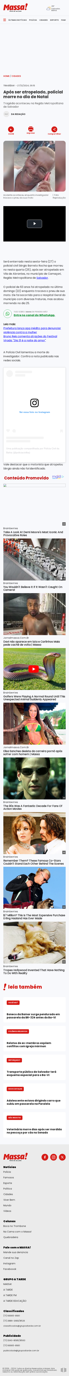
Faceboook (9, 1269)
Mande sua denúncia (15, 1252)
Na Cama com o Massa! (17, 1231)
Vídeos (7, 1211)
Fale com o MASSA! (17, 1247)
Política (7, 1188)
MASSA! (7, 1284)
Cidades (16, 76)
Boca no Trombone (14, 1226)
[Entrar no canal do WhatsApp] (7, 314)
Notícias (9, 1167)
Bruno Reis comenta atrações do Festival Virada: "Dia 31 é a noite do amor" (30, 338)
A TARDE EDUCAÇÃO (14, 1301)
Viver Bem (9, 1200)
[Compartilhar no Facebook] (49, 140)
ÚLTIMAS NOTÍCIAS (17, 20)
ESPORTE (54, 20)
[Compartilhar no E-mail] (57, 140)
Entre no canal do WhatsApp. (34, 315)
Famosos (8, 1177)
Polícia (7, 1172)
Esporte (7, 1183)
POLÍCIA (33, 20)
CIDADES (43, 20)
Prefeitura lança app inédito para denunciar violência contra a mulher (32, 330)
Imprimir (31, 133)
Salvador (42, 278)
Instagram (9, 1263)
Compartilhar (54, 134)
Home (7, 76)
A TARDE (8, 1289)
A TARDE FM (10, 1295)
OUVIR (11, 134)
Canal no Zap (11, 1258)
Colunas (9, 1221)
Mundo (7, 1205)
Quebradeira (10, 1237)
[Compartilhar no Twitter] (53, 140)
